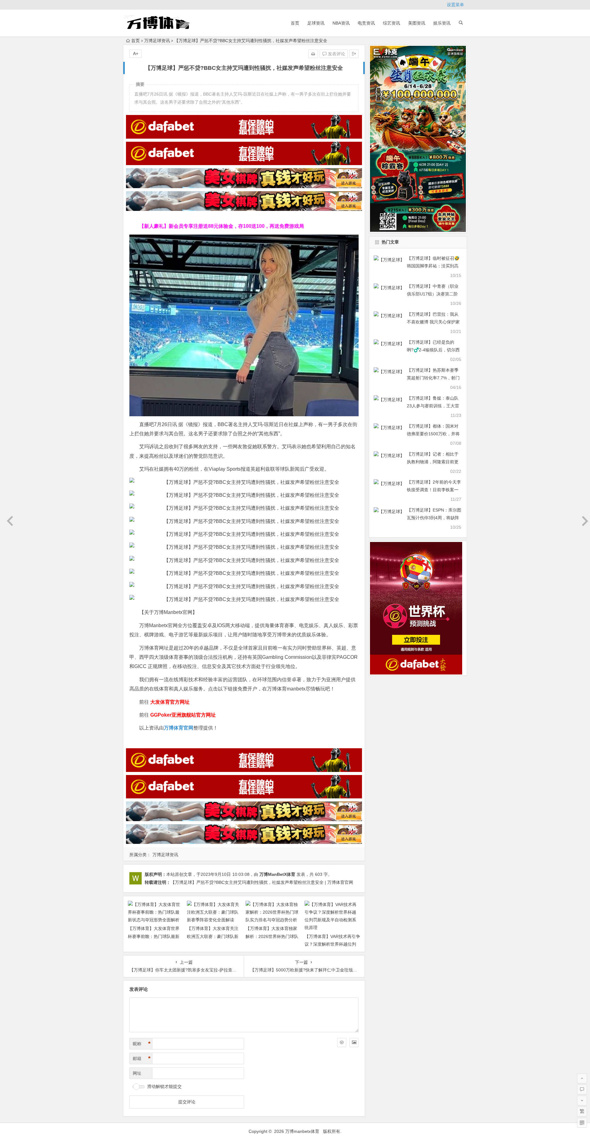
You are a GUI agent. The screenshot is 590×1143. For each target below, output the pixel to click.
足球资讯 (315, 23)
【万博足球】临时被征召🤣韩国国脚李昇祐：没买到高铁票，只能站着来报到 (433, 266)
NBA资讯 (341, 23)
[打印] (313, 53)
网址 (137, 1073)
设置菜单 (455, 4)
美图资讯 (416, 23)
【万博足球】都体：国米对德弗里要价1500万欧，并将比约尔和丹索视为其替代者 (433, 434)
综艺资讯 (391, 23)
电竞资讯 (366, 23)
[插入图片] (354, 1042)
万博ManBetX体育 (277, 874)
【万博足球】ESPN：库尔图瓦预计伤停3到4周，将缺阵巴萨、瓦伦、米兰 (434, 518)
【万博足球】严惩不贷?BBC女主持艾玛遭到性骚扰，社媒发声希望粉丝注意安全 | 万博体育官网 (262, 882)
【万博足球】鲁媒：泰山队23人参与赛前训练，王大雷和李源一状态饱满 (433, 406)
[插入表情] (341, 1042)
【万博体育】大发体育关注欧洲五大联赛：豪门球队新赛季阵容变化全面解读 (212, 936)
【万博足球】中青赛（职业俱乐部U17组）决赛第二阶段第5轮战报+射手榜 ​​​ (432, 294)
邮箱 (142, 1058)
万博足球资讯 (157, 40)
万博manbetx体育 (302, 1131)
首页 (295, 23)
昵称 (142, 1043)
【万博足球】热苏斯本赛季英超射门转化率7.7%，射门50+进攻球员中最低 (433, 378)
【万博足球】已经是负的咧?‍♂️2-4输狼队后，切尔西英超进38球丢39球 (433, 350)
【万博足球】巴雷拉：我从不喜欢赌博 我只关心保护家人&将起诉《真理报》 (433, 322)
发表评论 (336, 53)
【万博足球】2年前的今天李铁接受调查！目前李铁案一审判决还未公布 (434, 490)
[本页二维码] (582, 1123)
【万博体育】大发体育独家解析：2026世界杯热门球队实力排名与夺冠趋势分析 (272, 936)
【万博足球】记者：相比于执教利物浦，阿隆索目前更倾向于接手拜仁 (432, 462)
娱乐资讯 (441, 23)
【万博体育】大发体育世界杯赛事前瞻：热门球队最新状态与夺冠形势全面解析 (153, 936)
